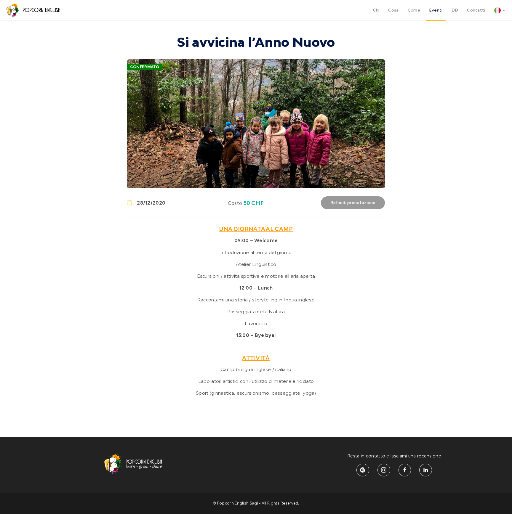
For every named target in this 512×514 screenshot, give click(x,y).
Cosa (393, 10)
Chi (376, 10)
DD (455, 10)
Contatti (476, 10)
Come (414, 10)
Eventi (436, 10)
